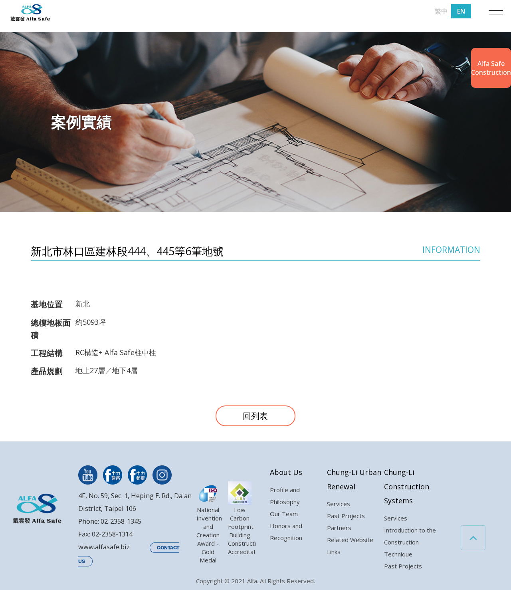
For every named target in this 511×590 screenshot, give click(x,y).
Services (338, 504)
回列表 (255, 415)
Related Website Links (350, 546)
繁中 (441, 11)
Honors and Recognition (286, 532)
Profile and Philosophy (285, 496)
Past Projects (346, 516)
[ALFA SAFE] (30, 13)
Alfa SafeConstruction (491, 68)
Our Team (284, 514)
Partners (339, 528)
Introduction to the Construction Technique (410, 542)
